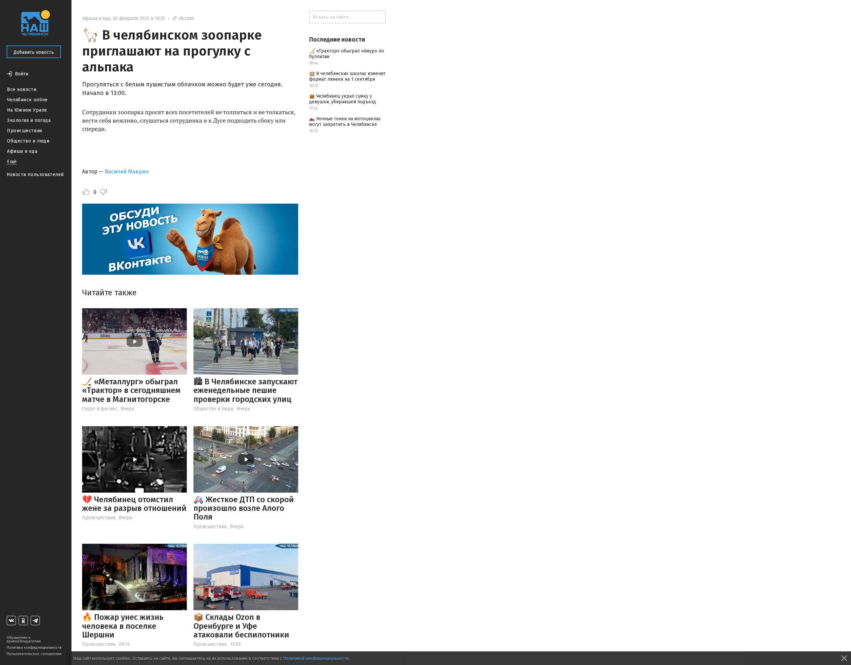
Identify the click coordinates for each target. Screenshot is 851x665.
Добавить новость (34, 52)
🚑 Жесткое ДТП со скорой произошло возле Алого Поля (243, 508)
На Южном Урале (27, 110)
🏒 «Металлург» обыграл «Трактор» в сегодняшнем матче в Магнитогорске (131, 390)
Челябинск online (27, 100)
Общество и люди (28, 141)
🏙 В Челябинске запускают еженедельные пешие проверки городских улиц (245, 390)
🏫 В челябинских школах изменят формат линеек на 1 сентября (347, 76)
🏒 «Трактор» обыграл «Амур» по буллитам (346, 53)
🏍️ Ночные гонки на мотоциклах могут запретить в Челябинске (345, 121)
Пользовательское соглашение (34, 654)
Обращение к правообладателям (24, 639)
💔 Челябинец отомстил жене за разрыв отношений (134, 504)
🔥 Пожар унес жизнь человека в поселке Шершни (123, 626)
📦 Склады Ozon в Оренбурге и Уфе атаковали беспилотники (241, 626)
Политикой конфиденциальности (316, 658)
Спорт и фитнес (99, 409)
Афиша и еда (22, 151)
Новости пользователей (35, 174)
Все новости (21, 89)
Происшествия (24, 131)
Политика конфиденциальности (34, 647)
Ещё (12, 161)
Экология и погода (29, 120)
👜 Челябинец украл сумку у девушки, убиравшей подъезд (342, 99)
